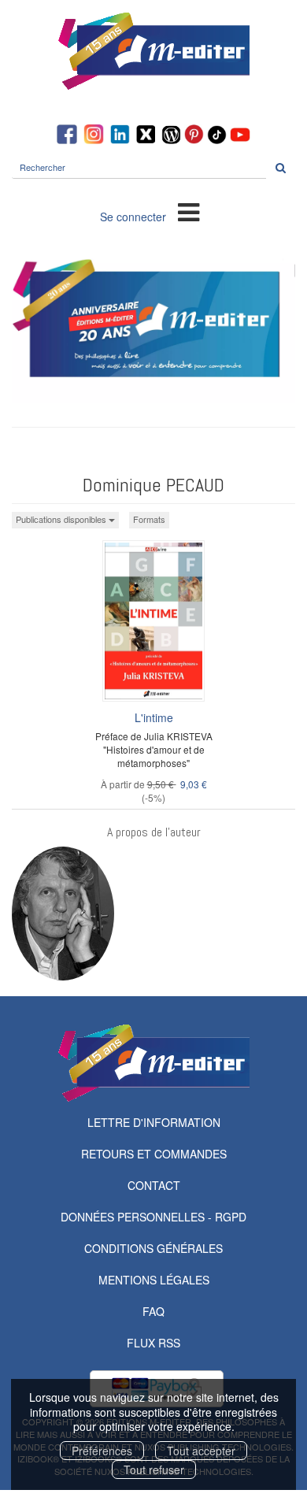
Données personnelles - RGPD (153, 1217)
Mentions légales (153, 1280)
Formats (149, 519)
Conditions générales (153, 1248)
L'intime (154, 717)
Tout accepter (201, 1450)
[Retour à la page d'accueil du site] (153, 51)
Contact (154, 1185)
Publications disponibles (62, 519)
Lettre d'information (153, 1122)
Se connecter (133, 216)
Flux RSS (153, 1343)
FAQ (153, 1311)
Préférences (102, 1450)
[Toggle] (188, 211)
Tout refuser (154, 1469)
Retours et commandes (154, 1154)
